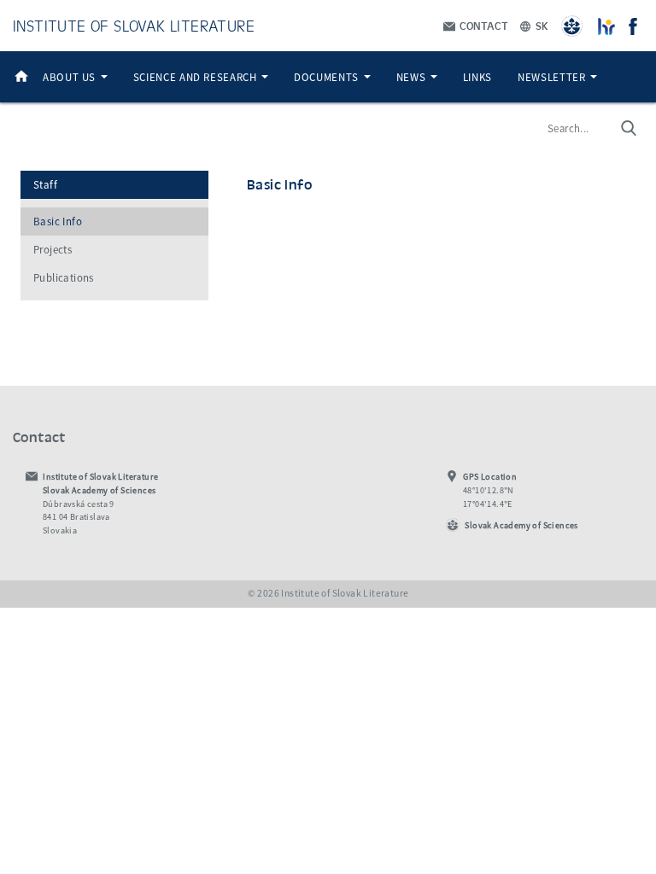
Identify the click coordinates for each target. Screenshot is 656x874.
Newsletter (553, 77)
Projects (52, 249)
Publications (63, 278)
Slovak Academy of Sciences (521, 525)
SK (540, 25)
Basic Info (57, 221)
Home (21, 76)
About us (71, 77)
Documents (327, 77)
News (412, 77)
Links (477, 77)
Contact (482, 25)
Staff (45, 185)
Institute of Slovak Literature (134, 25)
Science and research (196, 77)
